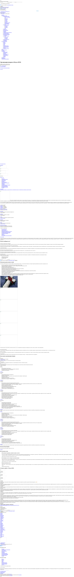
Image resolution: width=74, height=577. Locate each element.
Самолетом (6, 37)
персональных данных (12, 260)
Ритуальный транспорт (6, 34)
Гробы (4, 43)
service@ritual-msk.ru (3, 12)
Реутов (1, 532)
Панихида (3, 183)
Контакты (3, 57)
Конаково (1, 523)
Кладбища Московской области (6, 232)
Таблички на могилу (6, 46)
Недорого (6, 26)
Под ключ (6, 18)
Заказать (1, 371)
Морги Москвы (11, 504)
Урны (4, 44)
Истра (1, 521)
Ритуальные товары (4, 41)
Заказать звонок (7, 13)
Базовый (1, 205)
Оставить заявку (2, 212)
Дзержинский (2, 517)
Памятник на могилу (6, 48)
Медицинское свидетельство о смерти (7, 231)
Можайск (1, 526)
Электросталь (2, 536)
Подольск (1, 530)
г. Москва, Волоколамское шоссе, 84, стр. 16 (9, 505)
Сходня (1, 533)
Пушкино (1, 531)
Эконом (1, 206)
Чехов (1, 535)
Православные (7, 23)
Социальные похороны (5, 233)
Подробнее (10, 575)
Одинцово (1, 528)
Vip (5, 17)
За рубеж (6, 38)
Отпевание (4, 31)
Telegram (4, 8)
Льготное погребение (5, 230)
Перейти (1, 449)
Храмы (3, 234)
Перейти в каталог (2, 218)
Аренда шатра (5, 29)
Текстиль (4, 47)
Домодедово (2, 518)
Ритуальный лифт (5, 30)
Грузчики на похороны (5, 186)
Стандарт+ (6, 21)
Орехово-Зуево (2, 529)
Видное (1, 514)
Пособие (3, 50)
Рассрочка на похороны (3, 225)
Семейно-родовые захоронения (7, 32)
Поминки (3, 178)
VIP (5, 28)
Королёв (1, 524)
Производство (5, 52)
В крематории (7, 25)
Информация (3, 58)
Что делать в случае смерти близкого (7, 235)
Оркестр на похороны (6, 39)
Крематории (7, 504)
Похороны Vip (4, 180)
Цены (2, 49)
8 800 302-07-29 (7, 11)
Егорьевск (1, 520)
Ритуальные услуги (4, 15)
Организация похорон (6, 16)
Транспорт (1, 211)
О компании (3, 51)
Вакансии (4, 53)
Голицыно (1, 516)
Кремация (4, 24)
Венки (4, 42)
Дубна (1, 519)
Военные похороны (7, 22)
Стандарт (6, 20)
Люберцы (1, 525)
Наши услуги (2, 177)
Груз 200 (4, 36)
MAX (2, 8)
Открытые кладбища (3, 504)
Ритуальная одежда (5, 45)
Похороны (1, 365)
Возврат (4, 56)
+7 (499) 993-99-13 (2, 11)
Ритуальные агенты (6, 33)
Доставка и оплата (5, 55)
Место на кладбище (2, 66)
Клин (1, 522)
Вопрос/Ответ (5, 54)
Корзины (3, 559)
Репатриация (5, 35)
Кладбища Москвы (4, 229)
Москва (1, 513)
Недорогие (6, 19)
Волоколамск (2, 515)
